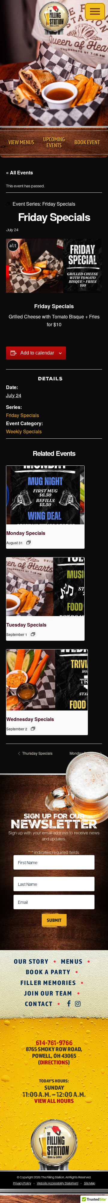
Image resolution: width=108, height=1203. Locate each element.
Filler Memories (48, 983)
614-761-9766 (54, 1042)
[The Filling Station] (54, 18)
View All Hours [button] (54, 1100)
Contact (39, 1004)
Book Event (87, 142)
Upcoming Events (54, 142)
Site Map (89, 1183)
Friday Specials (22, 415)
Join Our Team (48, 993)
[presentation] (45, 495)
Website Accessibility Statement (57, 1183)
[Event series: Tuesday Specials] (33, 634)
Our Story (31, 961)
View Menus (21, 142)
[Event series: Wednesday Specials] (33, 728)
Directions (54, 1062)
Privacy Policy (22, 1183)
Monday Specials (25, 532)
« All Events (19, 172)
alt (12, 245)
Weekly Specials (24, 431)
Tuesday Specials (26, 624)
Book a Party (48, 972)
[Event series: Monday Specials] (28, 542)
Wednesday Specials (30, 719)
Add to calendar (37, 352)
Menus (72, 961)
